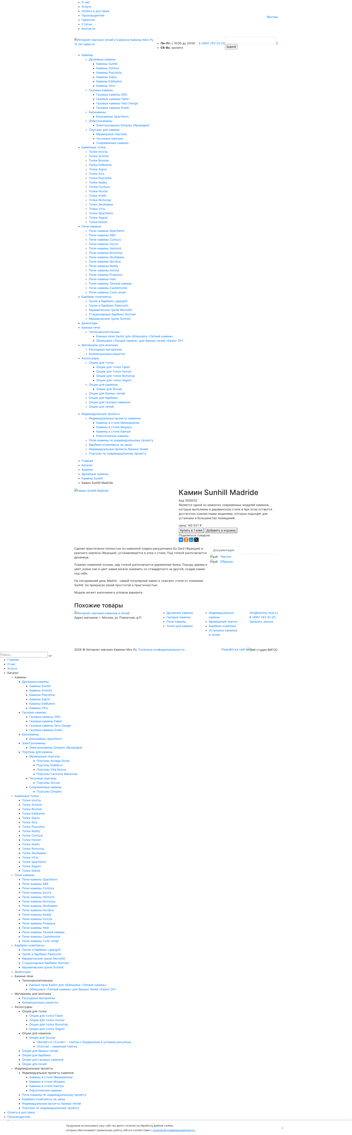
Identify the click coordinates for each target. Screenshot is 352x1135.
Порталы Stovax (48, 783)
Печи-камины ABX (102, 235)
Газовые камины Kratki (112, 108)
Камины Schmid (107, 68)
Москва (272, 17)
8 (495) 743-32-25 (212, 43)
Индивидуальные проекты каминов (115, 418)
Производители (93, 15)
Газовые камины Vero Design (117, 103)
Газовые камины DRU (111, 94)
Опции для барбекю (103, 398)
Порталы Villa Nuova (51, 769)
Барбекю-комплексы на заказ (110, 444)
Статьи (87, 24)
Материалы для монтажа (100, 345)
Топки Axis (96, 173)
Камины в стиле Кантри (113, 431)
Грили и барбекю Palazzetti (108, 305)
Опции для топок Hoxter (114, 371)
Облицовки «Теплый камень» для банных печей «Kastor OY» (139, 340)
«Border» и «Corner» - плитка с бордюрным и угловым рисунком (84, 1042)
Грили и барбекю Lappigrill (108, 301)
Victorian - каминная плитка (57, 1046)
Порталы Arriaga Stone (53, 761)
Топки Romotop (100, 200)
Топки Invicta (98, 151)
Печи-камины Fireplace (105, 275)
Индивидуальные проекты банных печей (118, 449)
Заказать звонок (261, 621)
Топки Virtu (97, 209)
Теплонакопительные (104, 332)
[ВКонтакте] (181, 539)
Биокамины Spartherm (112, 116)
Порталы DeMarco (50, 765)
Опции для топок (101, 362)
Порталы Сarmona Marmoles (57, 774)
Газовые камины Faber (112, 99)
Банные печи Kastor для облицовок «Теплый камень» (134, 336)
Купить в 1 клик (191, 530)
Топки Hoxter (98, 191)
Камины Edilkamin (109, 81)
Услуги (86, 6)
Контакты (88, 28)
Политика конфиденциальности (161, 649)
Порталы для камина (104, 129)
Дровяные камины (102, 59)
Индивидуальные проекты (101, 414)
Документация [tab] (223, 550)
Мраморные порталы (111, 134)
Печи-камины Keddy (103, 266)
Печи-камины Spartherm (106, 231)
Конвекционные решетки (107, 354)
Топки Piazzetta (100, 178)
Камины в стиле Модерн (114, 427)
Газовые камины (101, 90)
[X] (196, 539)
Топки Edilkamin (100, 165)
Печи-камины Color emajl (107, 292)
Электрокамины (100, 121)
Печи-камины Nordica (105, 261)
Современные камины (112, 143)
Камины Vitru (105, 86)
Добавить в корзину (221, 530)
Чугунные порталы (109, 138)
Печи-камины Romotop (105, 253)
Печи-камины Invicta (104, 270)
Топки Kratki (98, 195)
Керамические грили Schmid (109, 318)
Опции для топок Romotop (115, 376)
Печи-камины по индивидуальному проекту (121, 440)
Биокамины (97, 112)
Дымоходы (90, 323)
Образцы (226, 561)
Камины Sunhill (107, 64)
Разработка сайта (234, 649)
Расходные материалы (105, 349)
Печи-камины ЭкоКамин (106, 257)
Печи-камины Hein (102, 279)
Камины (87, 55)
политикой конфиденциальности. (174, 1130)
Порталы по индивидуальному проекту (117, 453)
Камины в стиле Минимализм (117, 422)
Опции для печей (101, 406)
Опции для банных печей (107, 393)
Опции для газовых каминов (109, 402)
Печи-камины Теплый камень (110, 283)
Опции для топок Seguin (113, 380)
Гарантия (88, 20)
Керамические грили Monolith (110, 310)
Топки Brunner (99, 160)
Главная (13, 659)
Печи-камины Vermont (105, 248)
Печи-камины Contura (105, 239)
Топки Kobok (98, 222)
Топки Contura (99, 187)
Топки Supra (98, 169)
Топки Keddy (98, 182)
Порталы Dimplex (49, 791)
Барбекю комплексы (96, 296)
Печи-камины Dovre (103, 244)
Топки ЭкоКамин (101, 204)
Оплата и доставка (95, 11)
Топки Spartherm (101, 213)
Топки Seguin (98, 217)
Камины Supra (106, 77)
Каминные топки (94, 147)
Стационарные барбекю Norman (112, 314)
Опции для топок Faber (113, 367)
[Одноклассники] (186, 539)
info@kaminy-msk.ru (263, 613)
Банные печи (91, 327)
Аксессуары (90, 358)
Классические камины (112, 436)
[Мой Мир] (191, 539)
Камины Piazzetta (109, 72)
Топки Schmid (99, 156)
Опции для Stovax (109, 389)
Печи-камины (91, 226)
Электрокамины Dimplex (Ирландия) (122, 125)
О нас (86, 2)
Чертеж (225, 556)
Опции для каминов (103, 384)
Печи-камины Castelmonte (108, 288)
